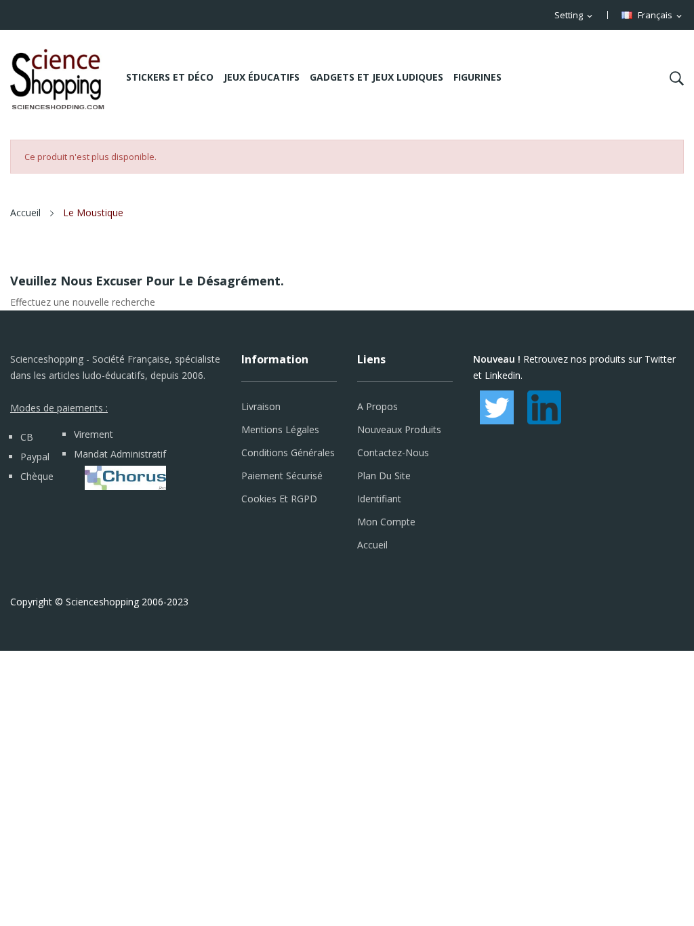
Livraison (261, 406)
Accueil (372, 544)
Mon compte (386, 521)
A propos (377, 406)
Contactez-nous (393, 452)
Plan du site (384, 475)
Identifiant (379, 498)
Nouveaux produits (399, 429)
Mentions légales (280, 429)
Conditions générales (288, 452)
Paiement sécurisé (282, 475)
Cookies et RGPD (279, 498)
